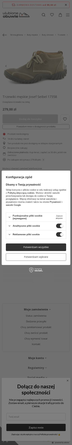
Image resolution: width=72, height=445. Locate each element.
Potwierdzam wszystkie (36, 247)
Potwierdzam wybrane (36, 256)
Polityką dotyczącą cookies (21, 193)
